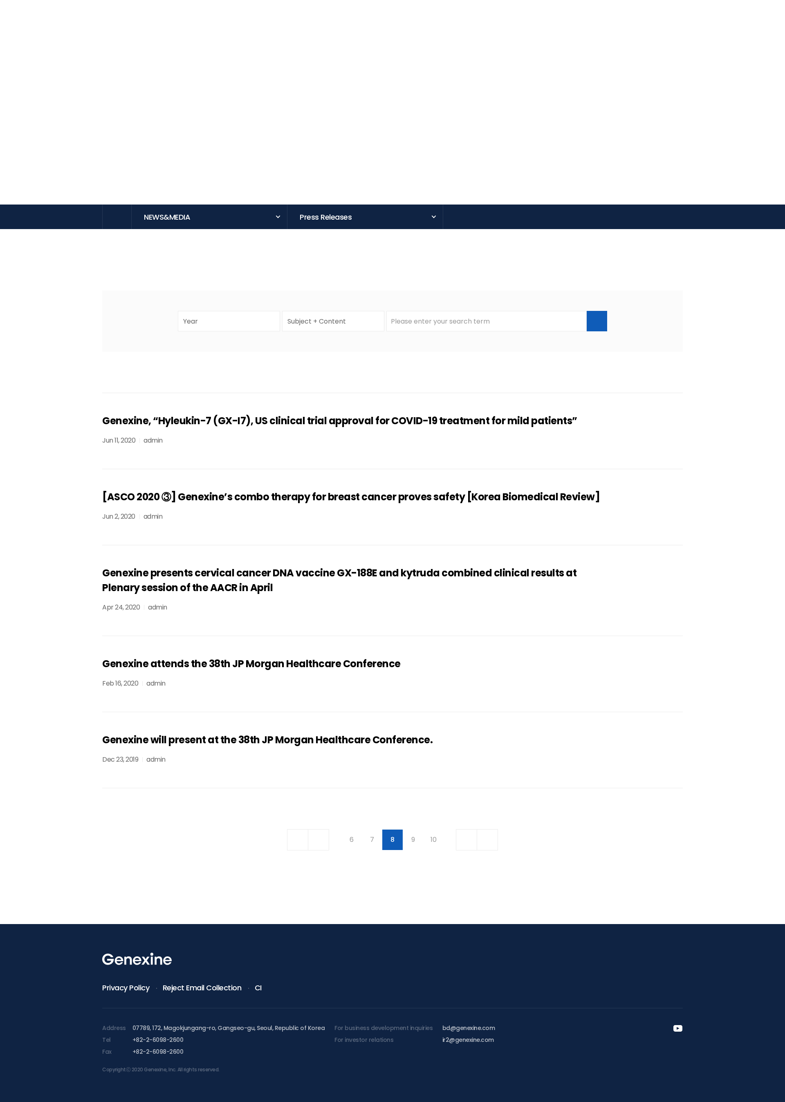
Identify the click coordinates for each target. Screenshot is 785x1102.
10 (433, 839)
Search (597, 321)
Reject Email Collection (202, 988)
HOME (117, 217)
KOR (741, 26)
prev (318, 839)
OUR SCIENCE (237, 28)
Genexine (62, 22)
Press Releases (326, 217)
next (466, 839)
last (487, 839)
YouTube (714, 26)
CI (258, 988)
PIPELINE (315, 28)
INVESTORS (470, 28)
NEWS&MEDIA (547, 28)
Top (707, 1081)
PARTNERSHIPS (392, 28)
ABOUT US (159, 28)
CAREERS (625, 28)
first (297, 839)
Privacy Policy (125, 988)
